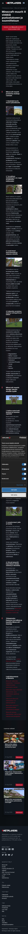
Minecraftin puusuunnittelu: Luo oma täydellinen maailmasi (13, 610)
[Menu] (3, 3)
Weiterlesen (19, 757)
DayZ (3, 876)
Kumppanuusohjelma (7, 924)
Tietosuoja (11, 928)
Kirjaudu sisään (6, 885)
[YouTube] (9, 855)
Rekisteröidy (5, 887)
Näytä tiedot (20, 485)
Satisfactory (5, 878)
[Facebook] (6, 855)
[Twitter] (3, 855)
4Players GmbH (7, 930)
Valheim (4, 870)
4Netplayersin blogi (7, 8)
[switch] (24, 469)
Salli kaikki (14, 489)
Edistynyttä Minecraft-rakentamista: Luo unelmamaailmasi (12, 700)
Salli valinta (14, 495)
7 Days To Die (6, 874)
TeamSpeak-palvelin (7, 896)
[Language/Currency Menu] (24, 2)
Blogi (3, 921)
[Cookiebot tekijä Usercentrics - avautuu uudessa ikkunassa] (19, 438)
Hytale (4, 866)
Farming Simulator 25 (8, 868)
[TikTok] (12, 855)
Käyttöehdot (5, 928)
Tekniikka (4, 922)
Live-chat (4, 909)
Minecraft (4, 865)
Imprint (16, 928)
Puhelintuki (5, 907)
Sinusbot (4, 898)
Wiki (3, 911)
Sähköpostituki (6, 906)
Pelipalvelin (5, 894)
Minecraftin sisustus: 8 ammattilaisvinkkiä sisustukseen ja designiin (12, 707)
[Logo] (13, 3)
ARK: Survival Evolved (8, 872)
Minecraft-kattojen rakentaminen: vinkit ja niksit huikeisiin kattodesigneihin (13, 714)
